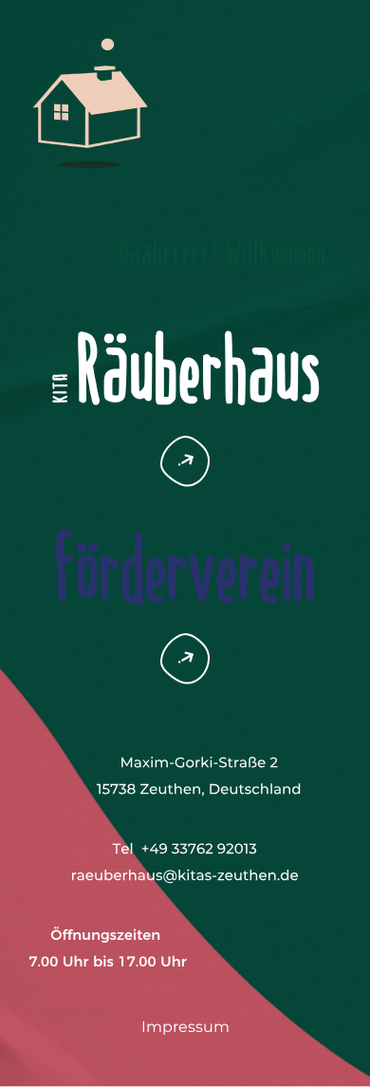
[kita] (185, 312)
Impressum (185, 1027)
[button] (185, 443)
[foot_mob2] (185, 846)
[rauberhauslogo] (90, 36)
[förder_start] (185, 513)
